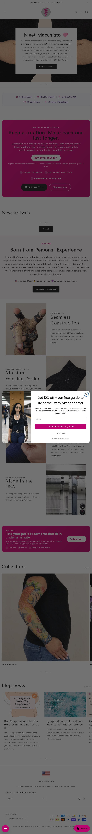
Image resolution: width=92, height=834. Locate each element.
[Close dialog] (86, 394)
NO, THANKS (61, 433)
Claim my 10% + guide (61, 426)
